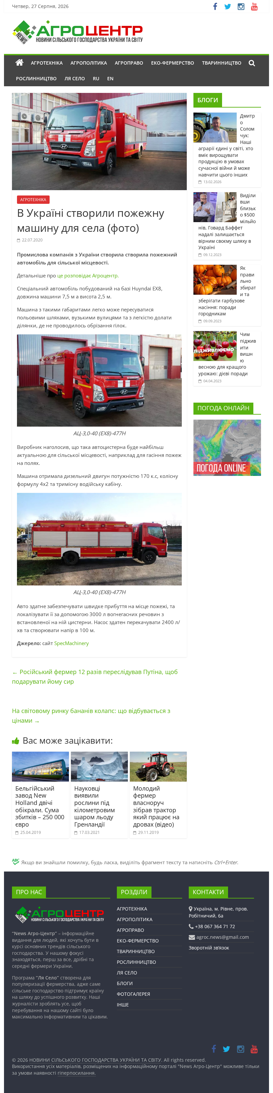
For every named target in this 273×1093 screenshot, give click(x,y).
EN (110, 78)
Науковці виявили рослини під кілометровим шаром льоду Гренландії (94, 806)
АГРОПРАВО (129, 63)
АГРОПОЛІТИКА (89, 63)
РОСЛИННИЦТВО (36, 78)
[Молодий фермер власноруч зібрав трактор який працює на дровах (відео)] (158, 755)
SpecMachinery (71, 643)
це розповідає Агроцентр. (88, 275)
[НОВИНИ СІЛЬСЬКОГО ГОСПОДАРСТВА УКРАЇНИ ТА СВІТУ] (77, 23)
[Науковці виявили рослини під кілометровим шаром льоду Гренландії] (99, 755)
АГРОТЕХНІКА (47, 63)
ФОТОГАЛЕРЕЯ (133, 994)
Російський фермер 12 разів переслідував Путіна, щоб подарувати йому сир (95, 676)
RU (96, 78)
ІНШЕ (123, 1004)
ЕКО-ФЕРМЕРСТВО (172, 63)
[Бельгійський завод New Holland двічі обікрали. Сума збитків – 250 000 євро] (40, 755)
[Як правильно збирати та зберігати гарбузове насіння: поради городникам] (215, 268)
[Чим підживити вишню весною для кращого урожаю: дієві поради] (215, 334)
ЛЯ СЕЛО (75, 78)
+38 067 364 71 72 (215, 926)
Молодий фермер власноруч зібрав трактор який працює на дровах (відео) (156, 806)
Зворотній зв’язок (209, 947)
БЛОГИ (207, 100)
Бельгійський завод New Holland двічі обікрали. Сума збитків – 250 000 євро (39, 806)
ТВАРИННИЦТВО (221, 63)
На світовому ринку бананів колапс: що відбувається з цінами (91, 715)
